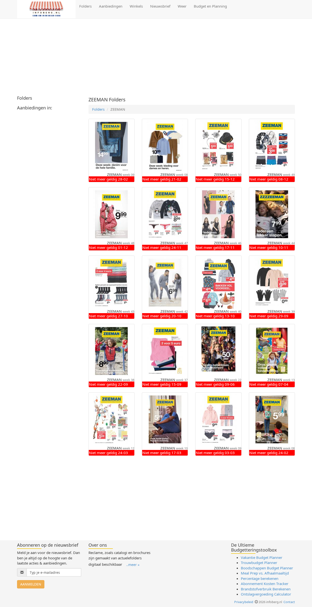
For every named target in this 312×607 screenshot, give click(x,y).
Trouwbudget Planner (259, 562)
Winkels (136, 6)
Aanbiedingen (110, 6)
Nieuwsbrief (160, 6)
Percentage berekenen (259, 578)
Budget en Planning (210, 6)
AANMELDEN (30, 584)
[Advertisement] (156, 57)
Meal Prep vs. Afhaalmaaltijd (265, 573)
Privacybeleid (243, 602)
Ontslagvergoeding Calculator (266, 594)
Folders (85, 6)
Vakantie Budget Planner (261, 557)
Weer (182, 6)
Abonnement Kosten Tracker (264, 583)
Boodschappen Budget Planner (267, 567)
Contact (289, 602)
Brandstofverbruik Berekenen (266, 588)
